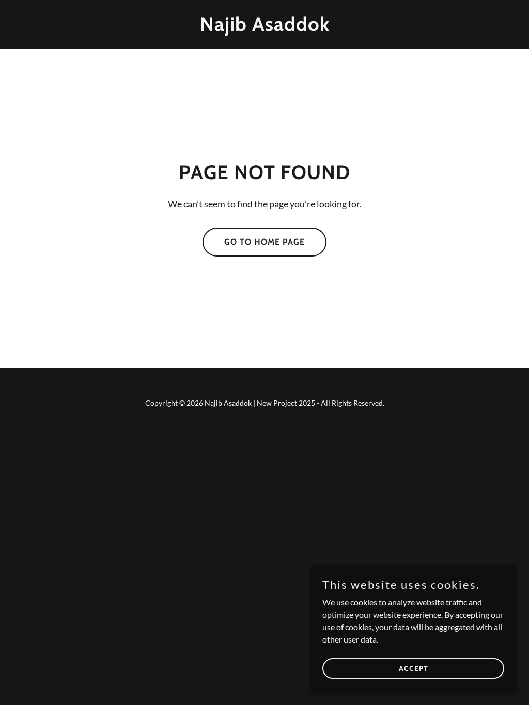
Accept (413, 667)
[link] (264, 28)
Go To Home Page (264, 242)
